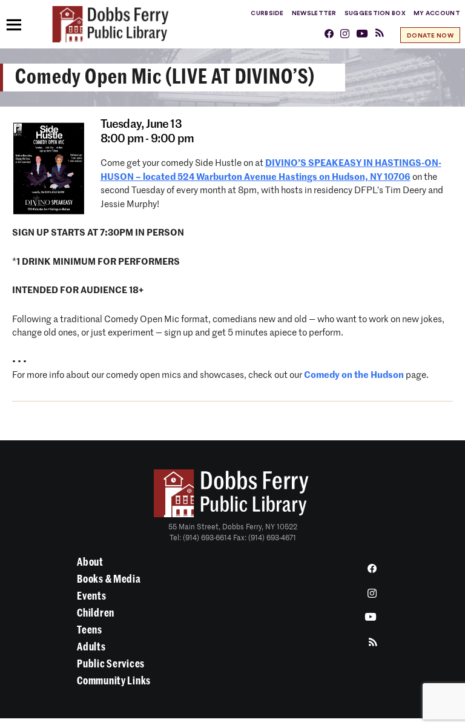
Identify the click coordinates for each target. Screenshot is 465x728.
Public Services (111, 663)
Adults (91, 646)
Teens (89, 629)
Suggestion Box (375, 13)
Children (95, 612)
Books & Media (108, 579)
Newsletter (314, 13)
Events (91, 596)
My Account (437, 13)
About (90, 562)
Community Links (114, 680)
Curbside (267, 13)
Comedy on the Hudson (354, 375)
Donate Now (430, 36)
